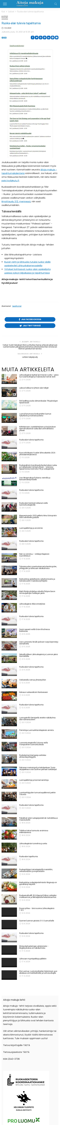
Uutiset (5, 17)
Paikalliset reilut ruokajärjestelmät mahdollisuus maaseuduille (38, 819)
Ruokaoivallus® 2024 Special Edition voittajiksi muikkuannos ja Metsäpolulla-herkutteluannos (37, 896)
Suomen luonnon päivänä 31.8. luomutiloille (36, 921)
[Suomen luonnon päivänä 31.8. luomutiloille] (9, 925)
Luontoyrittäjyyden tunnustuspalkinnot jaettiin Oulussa (37, 794)
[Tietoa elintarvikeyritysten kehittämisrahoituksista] (9, 1015)
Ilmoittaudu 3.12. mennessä (16, 201)
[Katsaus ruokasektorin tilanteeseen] (9, 696)
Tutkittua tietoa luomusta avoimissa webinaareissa (33, 831)
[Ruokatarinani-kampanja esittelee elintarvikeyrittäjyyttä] (9, 759)
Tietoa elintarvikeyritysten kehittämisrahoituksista (29, 1012)
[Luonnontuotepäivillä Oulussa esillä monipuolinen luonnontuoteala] (9, 746)
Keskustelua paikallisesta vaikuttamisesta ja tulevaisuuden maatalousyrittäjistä (37, 580)
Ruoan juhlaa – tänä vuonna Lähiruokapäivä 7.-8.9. (36, 909)
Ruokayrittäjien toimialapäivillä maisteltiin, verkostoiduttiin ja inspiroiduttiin (36, 870)
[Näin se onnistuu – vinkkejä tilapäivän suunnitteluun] (9, 558)
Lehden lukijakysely (30, 357)
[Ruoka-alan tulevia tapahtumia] (9, 444)
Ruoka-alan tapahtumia (28, 856)
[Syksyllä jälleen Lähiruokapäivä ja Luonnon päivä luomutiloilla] (9, 658)
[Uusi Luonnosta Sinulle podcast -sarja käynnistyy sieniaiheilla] (9, 645)
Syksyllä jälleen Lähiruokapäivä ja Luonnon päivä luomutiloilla (38, 655)
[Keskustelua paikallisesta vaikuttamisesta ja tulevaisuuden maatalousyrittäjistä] (9, 583)
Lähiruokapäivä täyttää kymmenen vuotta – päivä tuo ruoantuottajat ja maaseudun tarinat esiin (38, 376)
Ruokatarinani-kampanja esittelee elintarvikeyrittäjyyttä (32, 756)
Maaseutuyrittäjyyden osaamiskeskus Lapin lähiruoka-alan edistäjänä (37, 1025)
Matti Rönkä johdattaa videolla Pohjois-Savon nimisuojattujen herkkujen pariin (37, 592)
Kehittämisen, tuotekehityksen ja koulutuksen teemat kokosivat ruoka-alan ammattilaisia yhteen (37, 429)
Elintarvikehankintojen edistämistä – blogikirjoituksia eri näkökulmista (33, 948)
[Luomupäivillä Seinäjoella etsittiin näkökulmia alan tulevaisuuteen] (9, 721)
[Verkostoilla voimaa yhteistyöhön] (9, 683)
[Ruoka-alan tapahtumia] (9, 861)
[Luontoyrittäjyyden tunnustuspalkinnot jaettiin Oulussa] (9, 796)
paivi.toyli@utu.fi (10, 180)
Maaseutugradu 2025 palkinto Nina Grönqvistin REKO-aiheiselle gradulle (38, 516)
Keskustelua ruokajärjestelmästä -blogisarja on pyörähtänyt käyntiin (38, 883)
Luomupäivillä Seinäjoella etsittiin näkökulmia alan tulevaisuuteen (37, 719)
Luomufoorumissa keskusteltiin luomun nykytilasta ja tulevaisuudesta (35, 415)
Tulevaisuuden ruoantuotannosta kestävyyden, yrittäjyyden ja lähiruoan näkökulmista (38, 567)
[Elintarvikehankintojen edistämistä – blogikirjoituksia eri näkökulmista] (9, 951)
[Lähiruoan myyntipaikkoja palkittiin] (9, 964)
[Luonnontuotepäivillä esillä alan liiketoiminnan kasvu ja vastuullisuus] (9, 1053)
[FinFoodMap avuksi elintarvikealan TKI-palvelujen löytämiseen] (9, 405)
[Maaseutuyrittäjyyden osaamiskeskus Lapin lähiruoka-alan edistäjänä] (9, 1028)
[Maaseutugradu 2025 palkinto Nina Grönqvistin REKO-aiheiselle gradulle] (9, 519)
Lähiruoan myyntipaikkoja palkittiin (32, 960)
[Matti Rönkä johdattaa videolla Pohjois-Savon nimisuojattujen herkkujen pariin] (9, 595)
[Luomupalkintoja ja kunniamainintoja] (9, 784)
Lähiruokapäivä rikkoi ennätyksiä (32, 604)
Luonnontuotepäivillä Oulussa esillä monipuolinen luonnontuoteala (33, 744)
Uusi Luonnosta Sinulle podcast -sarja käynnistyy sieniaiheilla (38, 643)
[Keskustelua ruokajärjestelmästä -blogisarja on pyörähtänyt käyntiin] (9, 886)
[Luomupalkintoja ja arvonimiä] (9, 532)
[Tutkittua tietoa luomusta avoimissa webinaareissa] (9, 835)
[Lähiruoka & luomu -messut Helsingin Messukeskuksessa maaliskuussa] (9, 1003)
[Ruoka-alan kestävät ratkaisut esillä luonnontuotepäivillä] (9, 507)
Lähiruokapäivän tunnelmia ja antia (33, 843)
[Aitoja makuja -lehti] (30, 3)
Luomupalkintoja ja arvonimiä (31, 528)
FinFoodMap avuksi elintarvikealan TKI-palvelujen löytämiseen (38, 402)
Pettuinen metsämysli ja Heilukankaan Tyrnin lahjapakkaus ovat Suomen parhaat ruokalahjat (38, 768)
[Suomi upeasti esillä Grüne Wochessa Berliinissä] (9, 633)
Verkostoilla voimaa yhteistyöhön (32, 680)
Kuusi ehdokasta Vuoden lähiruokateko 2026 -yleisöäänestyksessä (37, 454)
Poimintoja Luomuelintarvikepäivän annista (36, 730)
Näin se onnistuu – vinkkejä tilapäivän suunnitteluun (34, 555)
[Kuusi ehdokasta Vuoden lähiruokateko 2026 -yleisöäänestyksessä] (9, 456)
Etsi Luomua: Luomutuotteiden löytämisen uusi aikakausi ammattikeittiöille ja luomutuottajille (38, 974)
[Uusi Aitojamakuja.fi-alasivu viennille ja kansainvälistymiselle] (9, 481)
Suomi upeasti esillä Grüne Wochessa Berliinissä (34, 630)
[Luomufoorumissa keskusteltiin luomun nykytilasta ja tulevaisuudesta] (9, 418)
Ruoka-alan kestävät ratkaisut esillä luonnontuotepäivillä (33, 504)
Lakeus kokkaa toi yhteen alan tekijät (34, 388)
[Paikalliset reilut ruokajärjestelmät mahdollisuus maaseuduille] (9, 822)
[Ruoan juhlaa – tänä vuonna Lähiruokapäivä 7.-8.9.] (9, 912)
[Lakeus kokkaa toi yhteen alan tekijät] (9, 392)
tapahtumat (16, 306)
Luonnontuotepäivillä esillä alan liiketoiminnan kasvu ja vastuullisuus (37, 1050)
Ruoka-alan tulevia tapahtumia (31, 440)
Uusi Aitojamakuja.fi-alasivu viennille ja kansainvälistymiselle (34, 479)
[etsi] (55, 4)
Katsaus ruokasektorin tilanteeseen (33, 692)
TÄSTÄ (26, 1123)
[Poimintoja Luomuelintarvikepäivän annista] (9, 734)
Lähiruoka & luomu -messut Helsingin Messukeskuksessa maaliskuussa (34, 1000)
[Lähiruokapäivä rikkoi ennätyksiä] (9, 607)
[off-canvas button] (5, 4)
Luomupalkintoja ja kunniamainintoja (33, 780)
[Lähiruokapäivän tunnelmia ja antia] (9, 848)
